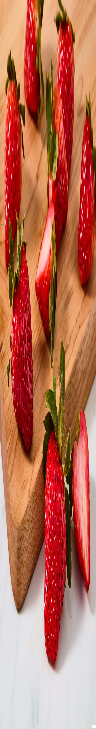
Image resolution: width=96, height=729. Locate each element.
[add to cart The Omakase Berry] (2, 353)
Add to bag (2, 224)
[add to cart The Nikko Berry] (2, 288)
